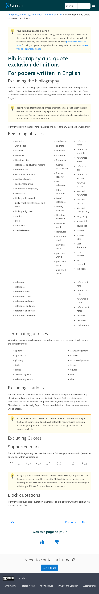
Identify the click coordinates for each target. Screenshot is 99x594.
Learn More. (21, 578)
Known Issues (46, 585)
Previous (70, 522)
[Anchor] (69, 81)
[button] (80, 6)
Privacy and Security (68, 585)
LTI (60, 14)
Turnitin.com (9, 585)
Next (85, 522)
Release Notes (28, 585)
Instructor (50, 14)
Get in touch (49, 567)
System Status (89, 585)
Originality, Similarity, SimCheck (25, 14)
